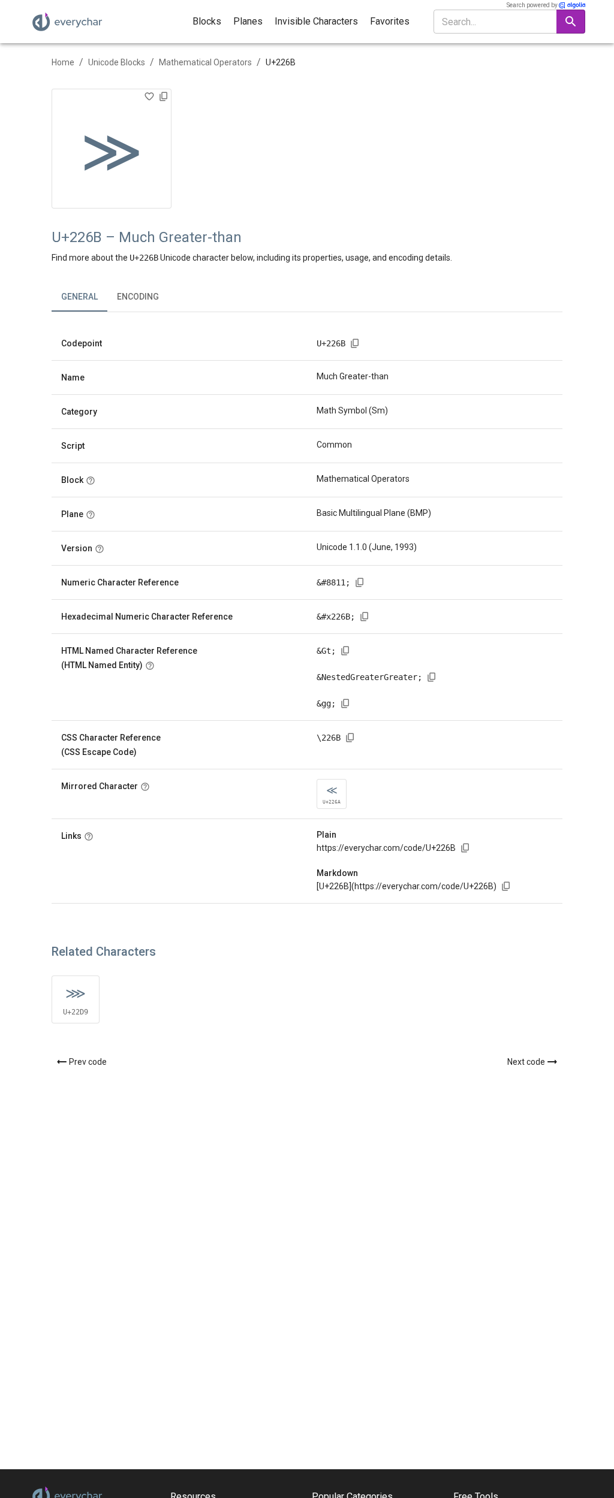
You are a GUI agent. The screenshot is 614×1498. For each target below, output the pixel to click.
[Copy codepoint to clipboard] (355, 343)
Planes (248, 21)
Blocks (206, 21)
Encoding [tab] (138, 296)
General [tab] (79, 296)
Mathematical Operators (205, 62)
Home (63, 62)
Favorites (390, 21)
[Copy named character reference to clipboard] (345, 651)
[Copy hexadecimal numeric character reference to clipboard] (364, 616)
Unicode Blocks (116, 62)
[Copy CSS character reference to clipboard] (350, 737)
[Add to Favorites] (149, 96)
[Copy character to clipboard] (163, 96)
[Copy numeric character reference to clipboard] (360, 582)
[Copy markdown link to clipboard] (506, 886)
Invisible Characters (316, 21)
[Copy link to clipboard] (465, 848)
